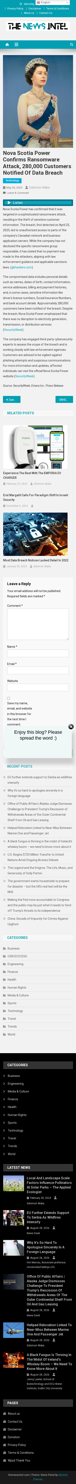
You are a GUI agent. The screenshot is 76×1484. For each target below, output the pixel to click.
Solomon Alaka (39, 187)
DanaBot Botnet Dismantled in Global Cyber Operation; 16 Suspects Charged (14, 399)
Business (14, 948)
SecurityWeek (13, 329)
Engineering (15, 964)
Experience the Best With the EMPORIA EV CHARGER (32, 475)
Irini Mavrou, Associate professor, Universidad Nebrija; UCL (46, 1265)
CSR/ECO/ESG (17, 956)
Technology (12, 180)
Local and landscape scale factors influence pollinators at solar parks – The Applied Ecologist (49, 1185)
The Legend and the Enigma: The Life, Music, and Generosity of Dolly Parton (40, 870)
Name (12, 646)
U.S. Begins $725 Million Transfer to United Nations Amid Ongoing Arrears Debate (36, 857)
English (45, 2)
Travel (12, 1018)
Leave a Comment (18, 192)
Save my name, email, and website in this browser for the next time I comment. (19, 714)
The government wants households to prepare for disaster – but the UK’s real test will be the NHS (38, 886)
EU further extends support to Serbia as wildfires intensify (40, 780)
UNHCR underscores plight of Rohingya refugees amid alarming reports (66, 399)
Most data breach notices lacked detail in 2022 (35, 560)
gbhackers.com (21, 267)
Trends (12, 1026)
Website (12, 681)
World (11, 1034)
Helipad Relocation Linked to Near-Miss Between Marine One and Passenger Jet (40, 830)
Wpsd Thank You (19, 1460)
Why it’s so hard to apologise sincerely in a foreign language (35, 793)
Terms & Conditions (57, 8)
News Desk (33, 1233)
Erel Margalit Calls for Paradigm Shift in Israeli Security (35, 497)
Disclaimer (34, 8)
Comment (15, 605)
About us (29, 13)
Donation (14, 1437)
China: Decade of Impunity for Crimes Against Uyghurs (38, 921)
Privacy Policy (15, 8)
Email (12, 664)
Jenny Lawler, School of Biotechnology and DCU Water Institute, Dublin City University (44, 1384)
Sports (12, 1003)
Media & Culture (18, 995)
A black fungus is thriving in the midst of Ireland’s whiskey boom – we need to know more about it (40, 844)
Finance (13, 972)
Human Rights (17, 987)
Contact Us (45, 13)
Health (12, 979)
